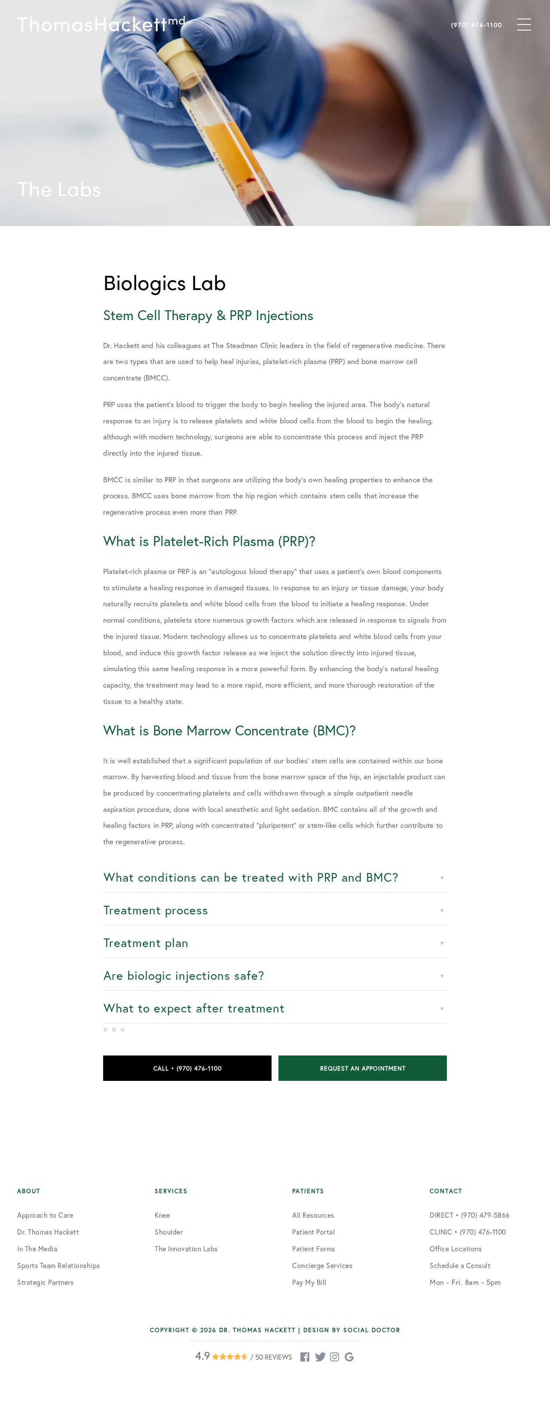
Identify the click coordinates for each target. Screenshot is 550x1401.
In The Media (37, 1248)
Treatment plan (146, 942)
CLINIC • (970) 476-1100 (468, 1231)
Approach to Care (45, 1214)
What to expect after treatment (194, 1008)
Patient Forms (313, 1248)
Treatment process (156, 910)
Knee (162, 1214)
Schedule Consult (458, 1319)
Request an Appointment (363, 1068)
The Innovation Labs (186, 1248)
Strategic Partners (45, 1282)
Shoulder (169, 1231)
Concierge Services (322, 1265)
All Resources (313, 1214)
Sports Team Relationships (58, 1265)
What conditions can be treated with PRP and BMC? (251, 877)
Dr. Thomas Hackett (48, 1231)
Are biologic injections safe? (184, 975)
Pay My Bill (309, 1282)
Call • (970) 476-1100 (187, 1068)
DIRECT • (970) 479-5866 (470, 1214)
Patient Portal (313, 1231)
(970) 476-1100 (476, 25)
